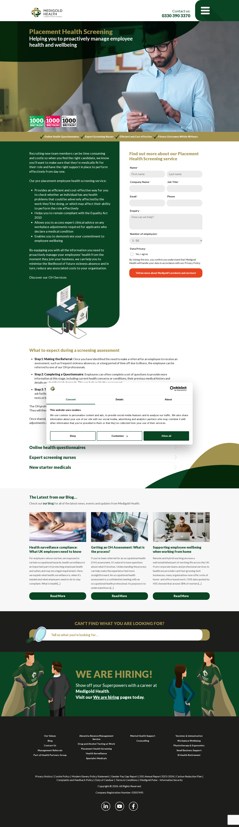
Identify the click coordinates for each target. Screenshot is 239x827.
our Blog (66, 497)
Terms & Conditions (127, 779)
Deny (73, 435)
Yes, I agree (142, 254)
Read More (57, 596)
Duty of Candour (104, 779)
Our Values (50, 735)
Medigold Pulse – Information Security (161, 779)
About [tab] (168, 399)
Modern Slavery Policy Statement (90, 776)
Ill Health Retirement (189, 755)
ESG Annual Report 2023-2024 (157, 776)
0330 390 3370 (176, 15)
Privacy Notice (43, 776)
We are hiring (106, 697)
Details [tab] (120, 399)
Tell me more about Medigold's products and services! (166, 273)
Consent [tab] (71, 399)
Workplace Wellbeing (189, 740)
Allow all (166, 435)
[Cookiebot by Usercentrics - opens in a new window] (175, 388)
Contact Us (50, 745)
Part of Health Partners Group (49, 755)
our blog (48, 503)
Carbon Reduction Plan (189, 776)
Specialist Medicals (96, 758)
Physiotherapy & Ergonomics (189, 745)
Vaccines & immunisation (189, 735)
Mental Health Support (142, 735)
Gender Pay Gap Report (124, 776)
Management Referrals (50, 750)
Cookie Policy (62, 776)
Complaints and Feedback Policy (75, 779)
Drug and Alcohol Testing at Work (96, 743)
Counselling (142, 740)
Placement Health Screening (96, 748)
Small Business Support (189, 750)
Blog (50, 740)
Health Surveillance (96, 753)
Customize (118, 435)
